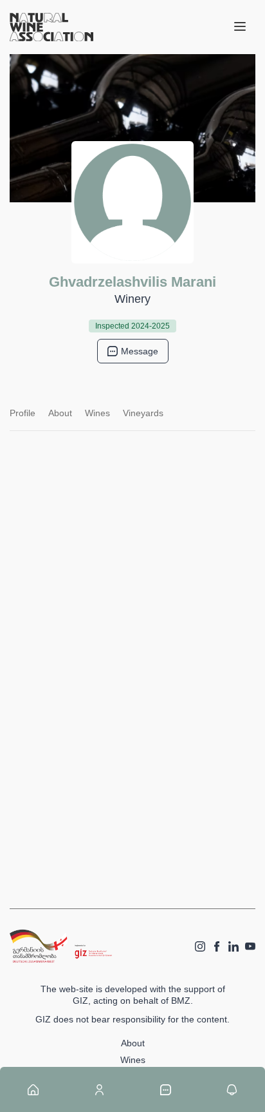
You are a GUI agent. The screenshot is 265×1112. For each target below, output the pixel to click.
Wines (97, 413)
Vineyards (143, 413)
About (60, 413)
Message (139, 351)
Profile (22, 413)
